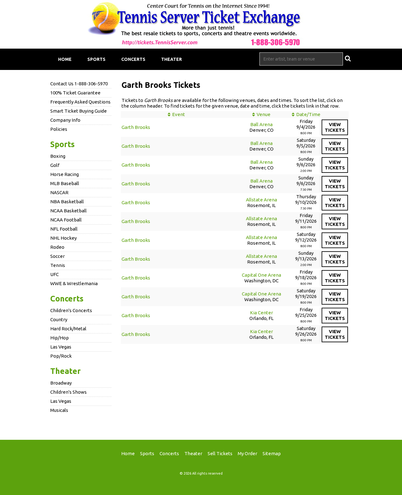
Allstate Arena (261, 199)
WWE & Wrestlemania (74, 283)
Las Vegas (60, 346)
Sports (96, 59)
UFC (54, 274)
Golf (54, 165)
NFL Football (64, 229)
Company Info (65, 120)
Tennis (57, 265)
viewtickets (335, 127)
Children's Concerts (71, 310)
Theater (171, 59)
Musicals (59, 410)
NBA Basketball (67, 201)
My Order (247, 453)
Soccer (57, 256)
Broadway (61, 383)
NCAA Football (66, 219)
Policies (58, 129)
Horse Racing (64, 174)
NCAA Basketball (68, 210)
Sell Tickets (220, 453)
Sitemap (272, 453)
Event (178, 114)
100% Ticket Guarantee (75, 92)
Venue (263, 114)
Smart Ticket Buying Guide (78, 111)
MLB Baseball (64, 183)
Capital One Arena (261, 275)
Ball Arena (261, 124)
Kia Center (261, 312)
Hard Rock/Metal (68, 328)
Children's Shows (68, 392)
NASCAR (59, 192)
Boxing (57, 156)
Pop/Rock (61, 356)
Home (65, 59)
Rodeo (57, 247)
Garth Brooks (136, 127)
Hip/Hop (59, 337)
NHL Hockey (63, 238)
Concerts (133, 59)
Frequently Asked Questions (80, 101)
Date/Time (308, 114)
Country (58, 319)
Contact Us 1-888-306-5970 (79, 83)
